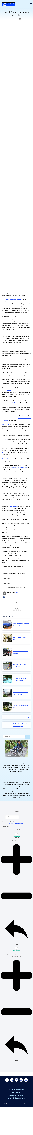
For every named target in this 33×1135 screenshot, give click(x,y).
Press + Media (16, 1092)
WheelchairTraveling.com (12, 763)
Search (27, 737)
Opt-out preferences (16, 1095)
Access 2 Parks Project (16, 1090)
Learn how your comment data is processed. (20, 822)
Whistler (9, 390)
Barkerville (5, 439)
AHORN (4, 452)
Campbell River (6, 459)
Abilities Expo (9, 543)
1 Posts (16, 592)
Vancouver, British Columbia (13, 299)
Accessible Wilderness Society (20, 467)
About (16, 1087)
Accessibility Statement (16, 1098)
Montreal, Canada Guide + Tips (21, 717)
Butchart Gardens (13, 506)
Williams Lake (5, 424)
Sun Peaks (14, 403)
